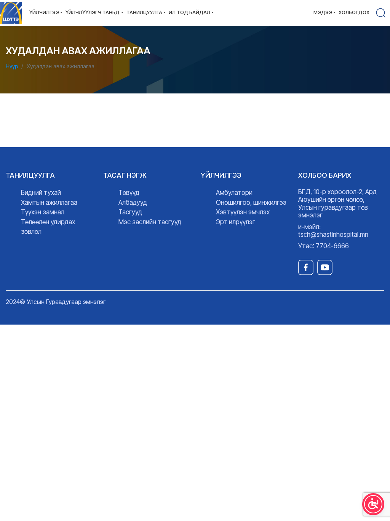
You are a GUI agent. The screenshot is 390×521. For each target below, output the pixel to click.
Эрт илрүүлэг (235, 222)
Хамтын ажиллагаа (49, 202)
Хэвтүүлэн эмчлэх (243, 212)
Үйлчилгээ (44, 12)
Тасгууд (130, 212)
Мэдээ (322, 12)
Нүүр (12, 66)
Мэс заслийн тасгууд (149, 222)
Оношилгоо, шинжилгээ (251, 202)
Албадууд (132, 202)
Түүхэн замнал (42, 212)
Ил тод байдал (189, 12)
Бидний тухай (41, 192)
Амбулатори (234, 192)
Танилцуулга (144, 12)
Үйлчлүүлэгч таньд (93, 12)
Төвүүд (128, 192)
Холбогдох (354, 12)
